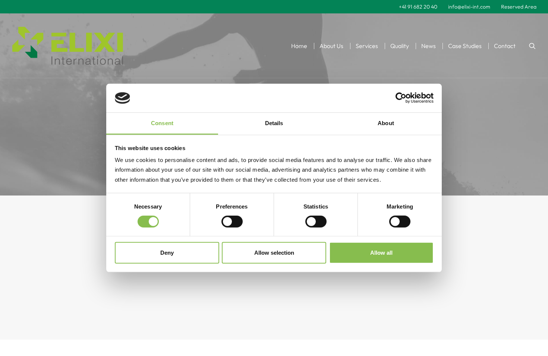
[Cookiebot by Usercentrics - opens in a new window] (401, 98)
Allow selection (274, 252)
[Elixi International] (67, 46)
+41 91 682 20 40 (418, 6)
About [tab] (386, 123)
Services (367, 46)
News (428, 46)
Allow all (381, 252)
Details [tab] (274, 123)
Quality (399, 46)
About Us (331, 46)
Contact (505, 46)
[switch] (232, 222)
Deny (167, 252)
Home (299, 46)
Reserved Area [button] (518, 6)
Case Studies (465, 46)
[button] (532, 45)
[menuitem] (418, 6)
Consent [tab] (162, 123)
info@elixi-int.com (469, 6)
